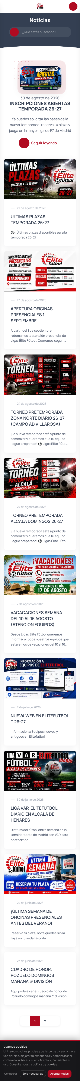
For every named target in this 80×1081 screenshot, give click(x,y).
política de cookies (45, 1064)
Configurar (10, 1073)
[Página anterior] (25, 1021)
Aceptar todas (59, 1073)
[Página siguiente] (55, 1021)
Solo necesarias (32, 1073)
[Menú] (7, 6)
